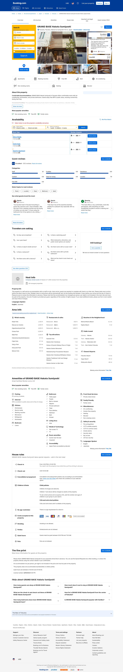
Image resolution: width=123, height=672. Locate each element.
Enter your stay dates (49, 478)
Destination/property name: (21, 30)
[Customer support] (78, 3)
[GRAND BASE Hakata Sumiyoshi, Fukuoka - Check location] (38, 30)
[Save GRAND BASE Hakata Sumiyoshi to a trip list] (101, 27)
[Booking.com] (19, 3)
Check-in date (17, 35)
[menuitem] (16, 8)
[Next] (109, 47)
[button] (23, 48)
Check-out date (17, 40)
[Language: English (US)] (73, 3)
